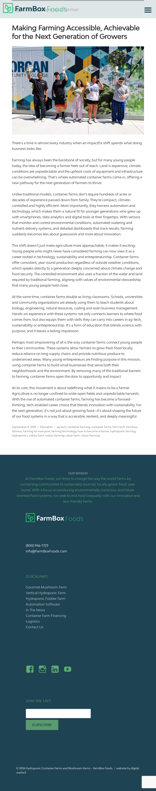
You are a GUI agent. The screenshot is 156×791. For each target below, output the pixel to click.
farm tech (119, 427)
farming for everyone (36, 431)
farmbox (131, 427)
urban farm (73, 435)
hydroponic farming (123, 431)
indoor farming (54, 435)
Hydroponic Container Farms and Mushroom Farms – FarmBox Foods (69, 768)
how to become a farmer (93, 431)
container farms (101, 427)
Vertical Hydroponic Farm (46, 593)
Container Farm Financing (46, 616)
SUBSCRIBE (42, 725)
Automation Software (43, 604)
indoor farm (36, 435)
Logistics (33, 621)
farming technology (63, 431)
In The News (35, 610)
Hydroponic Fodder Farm (45, 599)
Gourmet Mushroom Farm (46, 587)
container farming (78, 427)
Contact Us (34, 627)
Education (46, 427)
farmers (17, 431)
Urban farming (90, 435)
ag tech (61, 427)
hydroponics (20, 435)
